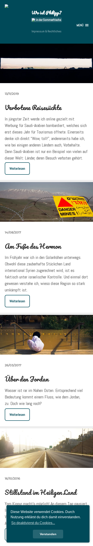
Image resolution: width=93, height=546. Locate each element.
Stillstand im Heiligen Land (41, 492)
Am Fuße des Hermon (33, 246)
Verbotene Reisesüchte (33, 107)
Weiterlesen (17, 168)
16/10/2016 (12, 478)
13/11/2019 (12, 94)
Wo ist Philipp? (46, 12)
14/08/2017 (13, 232)
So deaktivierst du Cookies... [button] (33, 523)
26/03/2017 (13, 365)
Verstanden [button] (48, 534)
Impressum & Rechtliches (46, 31)
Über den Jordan (27, 379)
